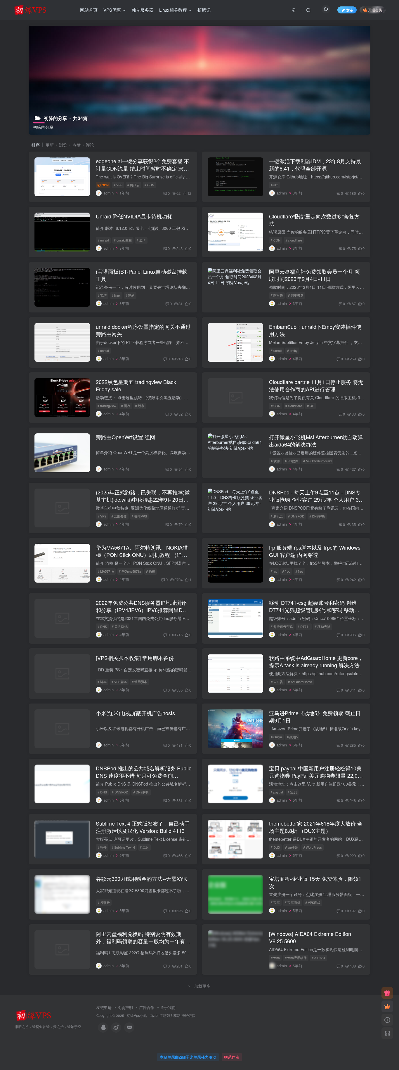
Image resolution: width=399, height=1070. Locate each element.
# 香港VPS (139, 516)
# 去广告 (277, 681)
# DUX (275, 847)
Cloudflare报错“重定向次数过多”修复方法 (314, 219)
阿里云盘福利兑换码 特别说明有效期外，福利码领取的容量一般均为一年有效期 (143, 941)
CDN (105, 185)
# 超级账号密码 (282, 626)
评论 (90, 145)
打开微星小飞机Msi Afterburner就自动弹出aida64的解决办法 (316, 440)
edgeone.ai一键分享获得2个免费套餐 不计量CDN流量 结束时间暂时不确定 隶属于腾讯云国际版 (142, 168)
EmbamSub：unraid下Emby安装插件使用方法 (315, 330)
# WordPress (312, 847)
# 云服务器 (119, 516)
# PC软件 (291, 460)
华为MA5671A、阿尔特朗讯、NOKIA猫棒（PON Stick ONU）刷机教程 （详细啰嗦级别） (142, 554)
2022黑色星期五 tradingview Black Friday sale (136, 385)
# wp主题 (291, 847)
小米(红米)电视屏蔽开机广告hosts (135, 713)
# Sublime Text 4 (123, 847)
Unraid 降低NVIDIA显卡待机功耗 (134, 216)
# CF (310, 405)
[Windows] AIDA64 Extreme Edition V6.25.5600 (310, 937)
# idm (274, 185)
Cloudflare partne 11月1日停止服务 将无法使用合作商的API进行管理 (316, 385)
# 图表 (125, 405)
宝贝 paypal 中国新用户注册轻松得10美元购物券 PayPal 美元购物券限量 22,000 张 (316, 775)
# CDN (149, 185)
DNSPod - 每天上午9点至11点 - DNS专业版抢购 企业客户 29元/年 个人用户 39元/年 (315, 499)
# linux (116, 295)
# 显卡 (141, 240)
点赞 (76, 145)
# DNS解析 (317, 516)
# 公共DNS (120, 626)
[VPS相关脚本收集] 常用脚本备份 (135, 657)
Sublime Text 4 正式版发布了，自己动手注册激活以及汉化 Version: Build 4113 (143, 826)
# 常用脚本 (139, 681)
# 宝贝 (292, 792)
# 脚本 (102, 681)
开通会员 (375, 9)
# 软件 (275, 460)
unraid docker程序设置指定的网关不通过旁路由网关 (143, 330)
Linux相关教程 (173, 10)
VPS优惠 (112, 10)
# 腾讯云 (133, 185)
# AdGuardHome (300, 681)
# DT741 (304, 626)
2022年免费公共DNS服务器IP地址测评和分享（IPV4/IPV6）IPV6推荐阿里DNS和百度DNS (143, 610)
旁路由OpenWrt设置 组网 (125, 437)
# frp (274, 571)
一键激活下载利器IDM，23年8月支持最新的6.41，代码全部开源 (315, 164)
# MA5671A (106, 571)
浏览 (63, 145)
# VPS (118, 185)
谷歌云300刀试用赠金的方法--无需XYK (141, 878)
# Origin (276, 736)
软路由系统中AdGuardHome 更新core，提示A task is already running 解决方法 (316, 661)
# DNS (102, 626)
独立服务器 (142, 10)
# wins (275, 957)
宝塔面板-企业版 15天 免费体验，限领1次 (315, 882)
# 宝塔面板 (292, 902)
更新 (50, 145)
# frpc (286, 571)
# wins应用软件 (296, 957)
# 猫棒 (150, 571)
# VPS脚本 (119, 681)
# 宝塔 (102, 295)
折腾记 (204, 10)
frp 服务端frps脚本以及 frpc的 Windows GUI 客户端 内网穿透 (314, 550)
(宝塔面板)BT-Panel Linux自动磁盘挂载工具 (141, 275)
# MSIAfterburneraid (317, 460)
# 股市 (139, 405)
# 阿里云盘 (295, 295)
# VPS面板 (312, 902)
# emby (292, 350)
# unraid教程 (123, 240)
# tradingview (107, 405)
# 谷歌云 (104, 902)
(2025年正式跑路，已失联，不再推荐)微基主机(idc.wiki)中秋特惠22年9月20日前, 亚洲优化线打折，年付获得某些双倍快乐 (143, 499)
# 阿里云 (277, 295)
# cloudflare (293, 240)
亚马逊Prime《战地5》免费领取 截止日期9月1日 (315, 716)
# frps (299, 571)
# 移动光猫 (322, 626)
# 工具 (144, 847)
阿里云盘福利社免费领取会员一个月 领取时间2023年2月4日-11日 (314, 275)
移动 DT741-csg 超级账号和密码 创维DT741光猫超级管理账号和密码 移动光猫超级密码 (314, 610)
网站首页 (89, 10)
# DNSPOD (296, 516)
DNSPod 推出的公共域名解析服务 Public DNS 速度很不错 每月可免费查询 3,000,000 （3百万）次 (143, 775)
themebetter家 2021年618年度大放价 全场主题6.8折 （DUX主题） (315, 826)
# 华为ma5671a (130, 571)
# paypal (277, 792)
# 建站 (130, 295)
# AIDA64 (318, 957)
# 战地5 (292, 736)
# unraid (103, 240)
